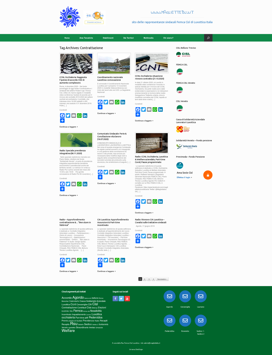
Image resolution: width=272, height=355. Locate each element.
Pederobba (95, 317)
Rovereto (185, 331)
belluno (95, 297)
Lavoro (88, 314)
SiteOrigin (139, 349)
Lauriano (200, 307)
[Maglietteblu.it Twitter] (121, 298)
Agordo (78, 297)
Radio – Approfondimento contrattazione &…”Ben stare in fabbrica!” (75, 222)
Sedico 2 (95, 324)
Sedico (88, 324)
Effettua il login (184, 177)
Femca (78, 310)
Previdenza (88, 320)
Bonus (101, 298)
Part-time (80, 317)
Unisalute (99, 327)
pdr (86, 317)
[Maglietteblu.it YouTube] (127, 298)
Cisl (95, 303)
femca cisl (86, 311)
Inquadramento (79, 314)
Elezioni (102, 307)
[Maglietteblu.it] (83, 17)
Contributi (81, 307)
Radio (97, 320)
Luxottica (97, 314)
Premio (65, 320)
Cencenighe (82, 304)
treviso (92, 327)
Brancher (65, 301)
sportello (71, 327)
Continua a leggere (68, 126)
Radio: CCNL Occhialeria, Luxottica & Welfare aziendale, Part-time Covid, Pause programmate (151, 159)
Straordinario (82, 327)
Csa (89, 307)
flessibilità (96, 310)
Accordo (67, 298)
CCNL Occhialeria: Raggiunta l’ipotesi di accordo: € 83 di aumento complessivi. (73, 80)
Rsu (73, 323)
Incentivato (66, 314)
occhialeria (68, 317)
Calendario (74, 301)
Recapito (66, 324)
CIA (90, 304)
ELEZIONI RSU (67, 311)
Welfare (68, 330)
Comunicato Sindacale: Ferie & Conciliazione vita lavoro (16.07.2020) (112, 136)
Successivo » (162, 279)
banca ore (87, 298)
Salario (81, 324)
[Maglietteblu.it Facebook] (115, 298)
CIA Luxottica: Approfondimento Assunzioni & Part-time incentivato (113, 222)
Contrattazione (69, 307)
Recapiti (103, 320)
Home (67, 37)
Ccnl (73, 304)
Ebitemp (94, 308)
